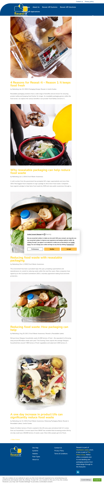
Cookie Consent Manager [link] (34, 234)
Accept (69, 249)
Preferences (35, 249)
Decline (52, 249)
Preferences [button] (70, 244)
